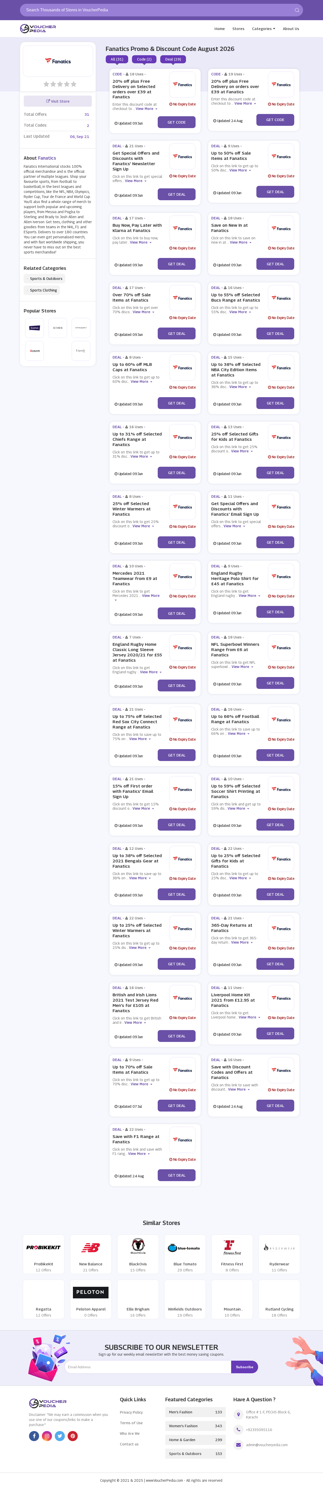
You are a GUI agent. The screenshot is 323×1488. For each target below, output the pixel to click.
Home (219, 28)
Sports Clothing (41, 290)
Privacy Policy (131, 1412)
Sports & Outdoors (44, 279)
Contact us (129, 1444)
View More (144, 108)
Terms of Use (131, 1423)
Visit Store (60, 101)
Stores (238, 28)
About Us (291, 28)
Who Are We (130, 1433)
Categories (262, 28)
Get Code (177, 122)
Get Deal (176, 194)
